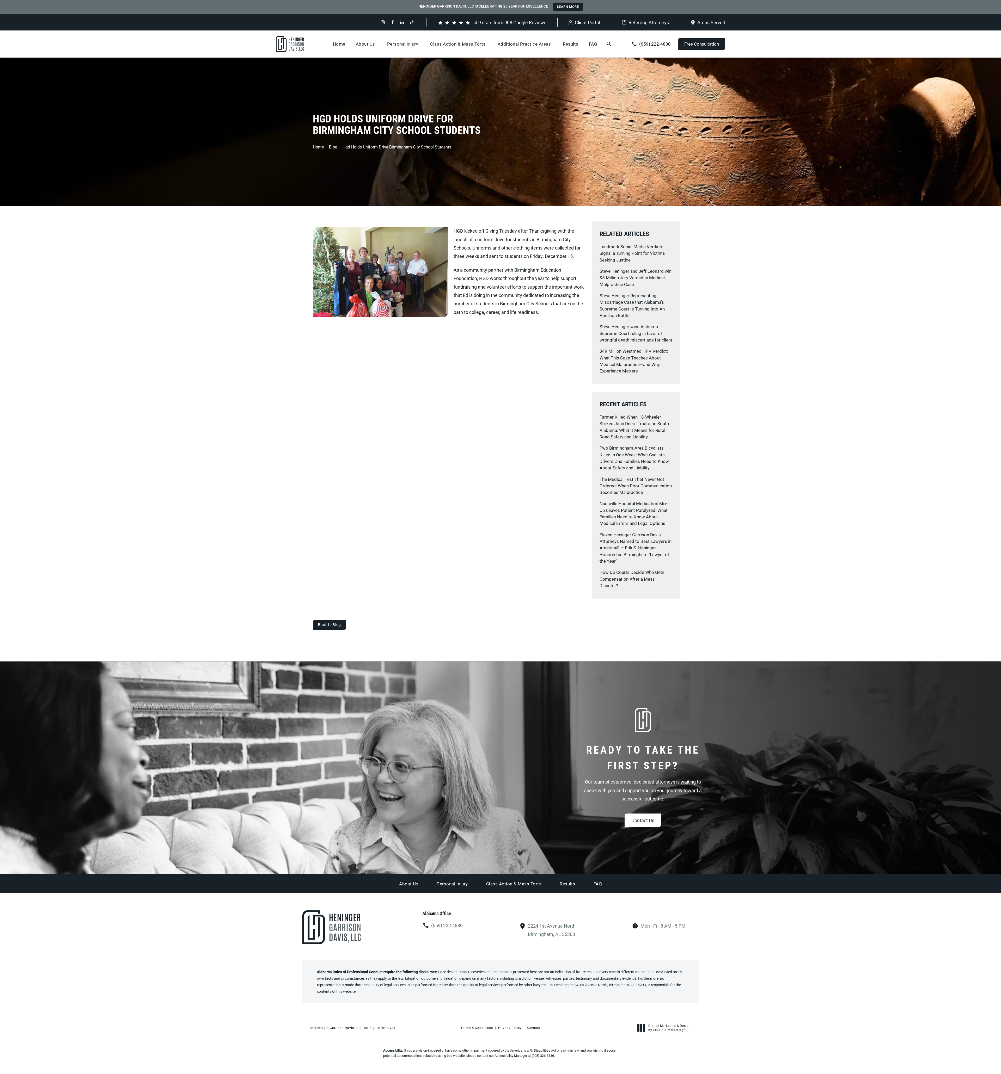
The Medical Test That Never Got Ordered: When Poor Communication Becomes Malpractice (636, 485)
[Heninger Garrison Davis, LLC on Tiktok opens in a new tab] (411, 22)
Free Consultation (701, 44)
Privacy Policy (510, 1028)
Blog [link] (333, 147)
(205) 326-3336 (543, 1055)
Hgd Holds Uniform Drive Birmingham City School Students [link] (397, 147)
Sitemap (533, 1028)
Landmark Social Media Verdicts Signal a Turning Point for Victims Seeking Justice (632, 253)
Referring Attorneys (648, 22)
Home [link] (339, 44)
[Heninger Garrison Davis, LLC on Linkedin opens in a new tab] (402, 22)
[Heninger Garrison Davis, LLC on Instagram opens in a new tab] (382, 22)
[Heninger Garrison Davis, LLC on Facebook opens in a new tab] (392, 22)
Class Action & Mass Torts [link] (458, 44)
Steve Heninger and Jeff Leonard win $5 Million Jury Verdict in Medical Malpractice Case (636, 277)
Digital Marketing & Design (669, 1028)
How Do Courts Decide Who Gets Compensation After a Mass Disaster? (632, 578)
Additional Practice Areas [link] (524, 44)
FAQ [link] (593, 44)
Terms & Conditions (477, 1028)
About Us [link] (365, 44)
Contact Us (642, 820)
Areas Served (711, 22)
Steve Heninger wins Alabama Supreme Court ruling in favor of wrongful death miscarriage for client (636, 333)
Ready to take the (643, 757)
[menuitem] (382, 22)
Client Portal (587, 22)
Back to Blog (329, 624)
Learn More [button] (568, 6)
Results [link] (570, 44)
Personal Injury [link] (402, 44)
